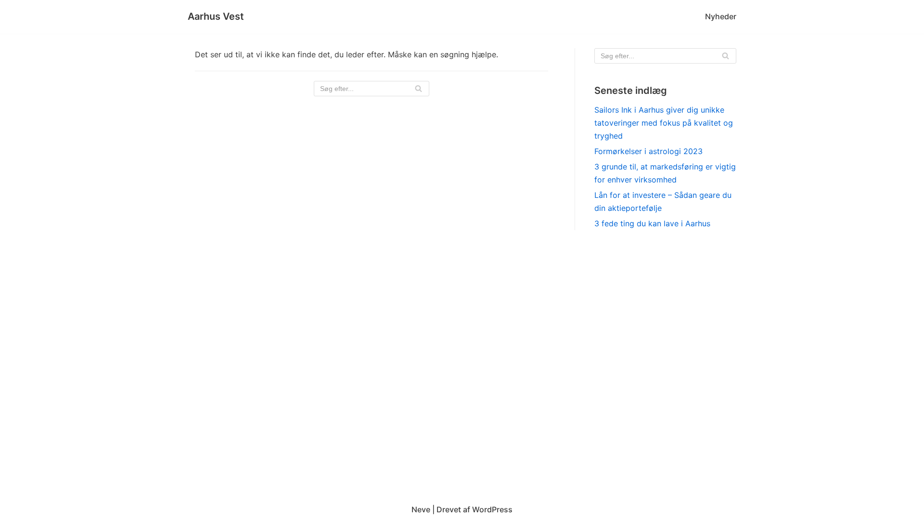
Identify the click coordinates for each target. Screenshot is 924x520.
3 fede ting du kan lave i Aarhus (652, 223)
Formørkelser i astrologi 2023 (648, 151)
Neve (420, 509)
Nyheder (720, 16)
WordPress (492, 509)
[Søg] (418, 88)
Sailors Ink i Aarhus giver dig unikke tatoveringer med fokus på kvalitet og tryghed (663, 123)
